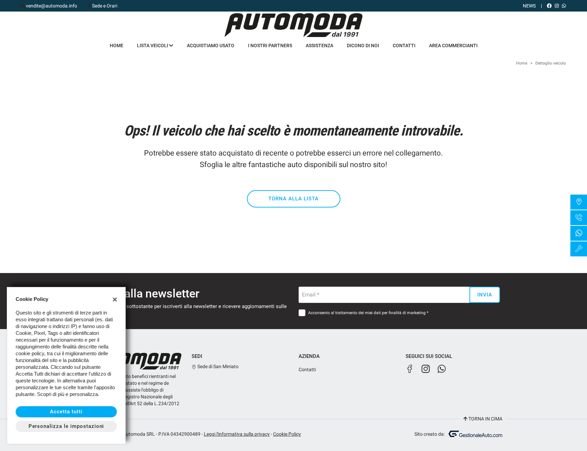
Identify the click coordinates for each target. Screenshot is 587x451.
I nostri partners (270, 45)
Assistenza (319, 45)
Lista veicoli (153, 45)
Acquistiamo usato (210, 45)
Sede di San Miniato (217, 366)
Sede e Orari (104, 5)
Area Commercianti (453, 45)
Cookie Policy (287, 434)
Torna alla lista (293, 199)
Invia (484, 295)
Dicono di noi (363, 45)
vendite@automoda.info (51, 5)
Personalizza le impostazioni (66, 426)
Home (116, 45)
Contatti (404, 45)
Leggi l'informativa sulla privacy (237, 434)
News (529, 5)
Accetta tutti (66, 412)
